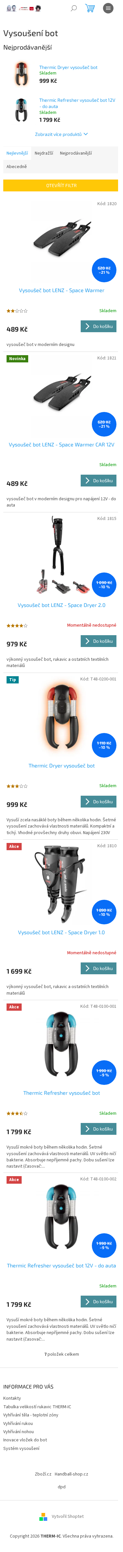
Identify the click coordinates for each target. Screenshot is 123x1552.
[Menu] (108, 8)
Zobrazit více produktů (58, 134)
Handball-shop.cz (71, 1474)
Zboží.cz (43, 1474)
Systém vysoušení (21, 1448)
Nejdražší (44, 153)
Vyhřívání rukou (18, 1423)
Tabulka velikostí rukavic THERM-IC (37, 1407)
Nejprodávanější (76, 153)
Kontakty (12, 1398)
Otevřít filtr (61, 185)
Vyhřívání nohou (18, 1432)
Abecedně (17, 166)
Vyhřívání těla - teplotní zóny (30, 1415)
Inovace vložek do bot (25, 1440)
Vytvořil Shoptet (68, 1516)
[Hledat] (73, 8)
